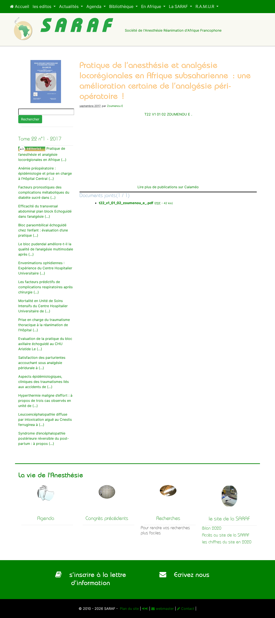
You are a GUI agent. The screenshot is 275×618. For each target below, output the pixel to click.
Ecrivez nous (187, 574)
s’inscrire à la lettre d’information (94, 579)
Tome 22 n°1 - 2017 (39, 139)
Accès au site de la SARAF (225, 535)
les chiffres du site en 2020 (226, 541)
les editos (42, 6)
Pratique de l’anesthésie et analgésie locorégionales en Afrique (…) (42, 154)
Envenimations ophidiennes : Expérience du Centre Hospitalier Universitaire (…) (45, 268)
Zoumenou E (115, 106)
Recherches (168, 518)
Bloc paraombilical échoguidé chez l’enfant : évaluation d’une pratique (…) (43, 230)
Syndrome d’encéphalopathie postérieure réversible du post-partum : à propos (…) (43, 438)
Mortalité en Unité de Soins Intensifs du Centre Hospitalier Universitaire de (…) (43, 306)
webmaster (164, 608)
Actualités (69, 6)
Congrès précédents (107, 518)
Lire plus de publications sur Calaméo (168, 187)
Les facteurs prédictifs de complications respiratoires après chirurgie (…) (45, 287)
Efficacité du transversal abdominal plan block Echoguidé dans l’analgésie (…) (45, 211)
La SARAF (179, 6)
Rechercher (30, 119)
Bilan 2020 (211, 528)
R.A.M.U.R (205, 6)
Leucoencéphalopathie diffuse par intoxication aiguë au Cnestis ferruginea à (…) (45, 419)
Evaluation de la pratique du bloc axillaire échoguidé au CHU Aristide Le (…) (45, 343)
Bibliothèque (121, 6)
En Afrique (151, 6)
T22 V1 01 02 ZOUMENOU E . (168, 114)
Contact (187, 608)
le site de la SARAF (229, 518)
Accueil (21, 6)
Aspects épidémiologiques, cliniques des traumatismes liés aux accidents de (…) (43, 381)
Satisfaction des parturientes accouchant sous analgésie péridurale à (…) (41, 362)
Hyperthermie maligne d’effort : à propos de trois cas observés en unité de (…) (45, 400)
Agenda (94, 6)
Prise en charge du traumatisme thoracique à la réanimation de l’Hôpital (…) (44, 324)
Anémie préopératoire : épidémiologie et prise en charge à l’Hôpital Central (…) (45, 173)
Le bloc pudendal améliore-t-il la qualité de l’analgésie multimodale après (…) (45, 249)
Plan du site (129, 608)
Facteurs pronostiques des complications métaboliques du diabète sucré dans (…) (43, 192)
